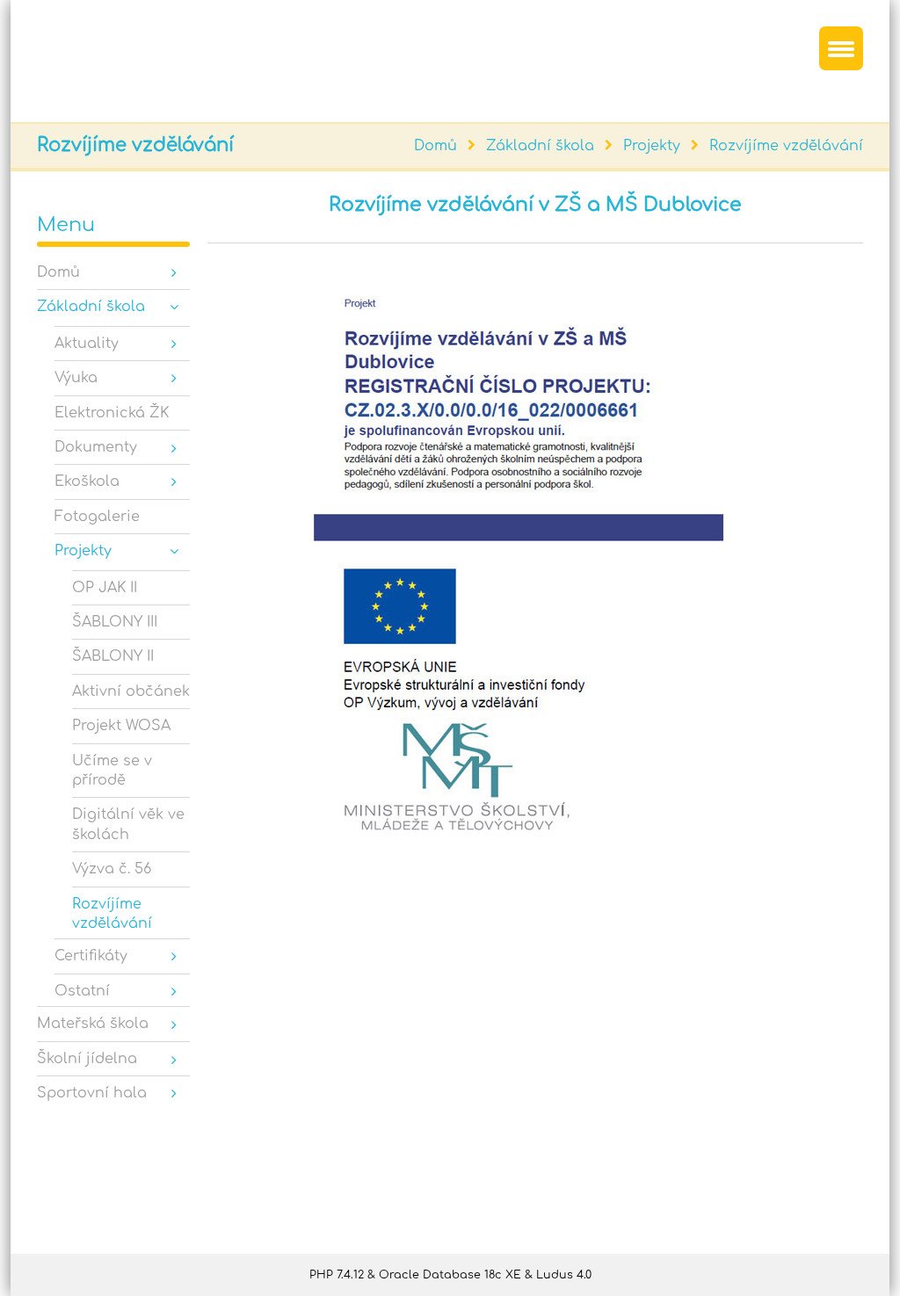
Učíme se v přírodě (112, 770)
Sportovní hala (92, 1093)
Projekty (651, 146)
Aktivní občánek (131, 691)
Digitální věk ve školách (128, 824)
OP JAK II (104, 588)
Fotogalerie (97, 517)
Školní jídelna (87, 1059)
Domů (435, 146)
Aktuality (86, 343)
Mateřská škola (93, 1024)
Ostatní (82, 991)
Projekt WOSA (121, 726)
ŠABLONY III (114, 622)
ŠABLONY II (113, 656)
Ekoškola (87, 481)
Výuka (76, 378)
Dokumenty (95, 447)
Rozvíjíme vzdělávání (786, 146)
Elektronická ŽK (111, 413)
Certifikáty (90, 956)
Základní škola (540, 146)
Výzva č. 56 (111, 869)
